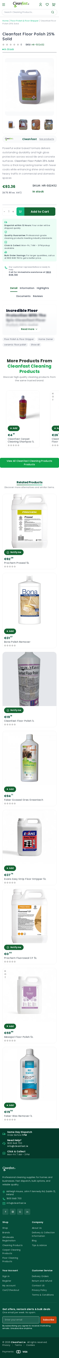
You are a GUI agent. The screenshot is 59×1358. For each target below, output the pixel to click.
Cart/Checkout (10, 1290)
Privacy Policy (39, 1290)
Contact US (38, 1285)
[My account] (40, 4)
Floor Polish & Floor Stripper (25, 20)
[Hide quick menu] (55, 1347)
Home (5, 20)
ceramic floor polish (15, 344)
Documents (23, 296)
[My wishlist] (47, 4)
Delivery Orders (40, 1276)
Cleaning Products (12, 1245)
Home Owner (46, 339)
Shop (5, 1227)
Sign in (6, 1276)
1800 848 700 (13, 258)
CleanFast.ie (18, 1342)
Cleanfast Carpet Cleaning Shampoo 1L (21, 440)
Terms (18, 1345)
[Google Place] (20, 1212)
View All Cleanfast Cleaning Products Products (29, 462)
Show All (35, 344)
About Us (37, 1227)
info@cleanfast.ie (16, 1203)
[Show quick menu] (53, 1354)
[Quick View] (22, 421)
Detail (13, 288)
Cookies (30, 1345)
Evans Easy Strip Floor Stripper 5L (25, 879)
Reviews (38, 296)
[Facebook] (5, 1212)
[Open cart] (54, 4)
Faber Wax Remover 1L (18, 1116)
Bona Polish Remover (17, 642)
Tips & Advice (39, 1245)
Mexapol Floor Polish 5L (18, 1037)
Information (27, 288)
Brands (6, 1232)
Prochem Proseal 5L (16, 563)
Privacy (6, 1345)
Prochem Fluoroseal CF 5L (20, 958)
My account (9, 1285)
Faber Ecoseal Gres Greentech (23, 800)
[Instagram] (13, 1212)
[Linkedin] (27, 1212)
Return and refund (42, 1280)
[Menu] (3, 4)
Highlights (43, 288)
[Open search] (52, 12)
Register (6, 1280)
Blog (34, 1240)
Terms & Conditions (43, 1294)
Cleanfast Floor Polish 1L (19, 721)
